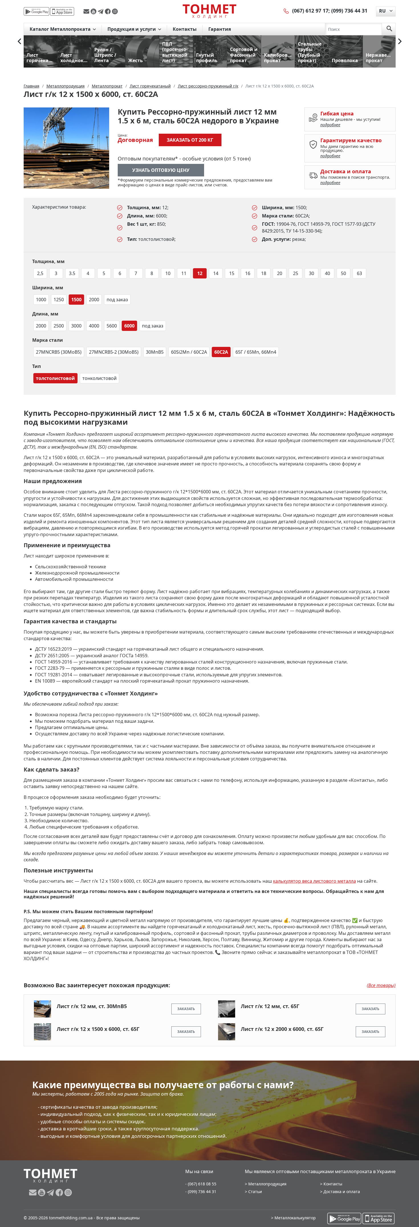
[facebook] (108, 11)
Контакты (185, 29)
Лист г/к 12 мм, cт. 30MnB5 (92, 1006)
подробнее (330, 124)
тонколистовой (99, 378)
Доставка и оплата (342, 1191)
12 (199, 273)
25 (295, 273)
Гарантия (219, 29)
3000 (76, 326)
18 (263, 273)
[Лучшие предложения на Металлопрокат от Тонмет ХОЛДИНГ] (209, 11)
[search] (389, 29)
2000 (94, 299)
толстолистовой (55, 378)
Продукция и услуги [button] (132, 29)
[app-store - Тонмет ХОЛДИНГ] (62, 11)
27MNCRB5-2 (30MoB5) (114, 352)
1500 (76, 299)
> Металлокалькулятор (293, 1217)
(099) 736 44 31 (349, 10)
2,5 (40, 273)
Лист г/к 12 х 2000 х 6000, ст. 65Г (282, 1028)
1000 (41, 299)
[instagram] (115, 11)
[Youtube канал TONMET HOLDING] (94, 11)
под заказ (117, 299)
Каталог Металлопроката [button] (61, 29)
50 (343, 273)
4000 (94, 326)
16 (247, 273)
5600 (112, 326)
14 (215, 273)
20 (279, 273)
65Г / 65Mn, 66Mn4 (255, 352)
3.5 (72, 273)
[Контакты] (286, 10)
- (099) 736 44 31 (200, 1191)
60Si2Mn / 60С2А (189, 352)
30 (311, 273)
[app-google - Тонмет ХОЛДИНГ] (36, 11)
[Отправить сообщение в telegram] (101, 11)
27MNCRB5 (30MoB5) (59, 352)
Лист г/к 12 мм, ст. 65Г (270, 1006)
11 (183, 273)
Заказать (186, 1008)
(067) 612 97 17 (310, 10)
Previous (19, 41)
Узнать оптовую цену (161, 170)
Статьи (255, 1191)
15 (231, 273)
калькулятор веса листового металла (314, 881)
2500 (59, 326)
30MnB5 (155, 352)
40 (327, 273)
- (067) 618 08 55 (200, 1184)
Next (400, 41)
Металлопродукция (267, 1184)
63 (359, 273)
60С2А (221, 352)
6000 (129, 326)
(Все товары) (381, 985)
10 (167, 273)
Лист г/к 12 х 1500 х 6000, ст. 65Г (98, 1028)
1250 (59, 299)
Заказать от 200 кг (190, 140)
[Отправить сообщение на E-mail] (87, 11)
